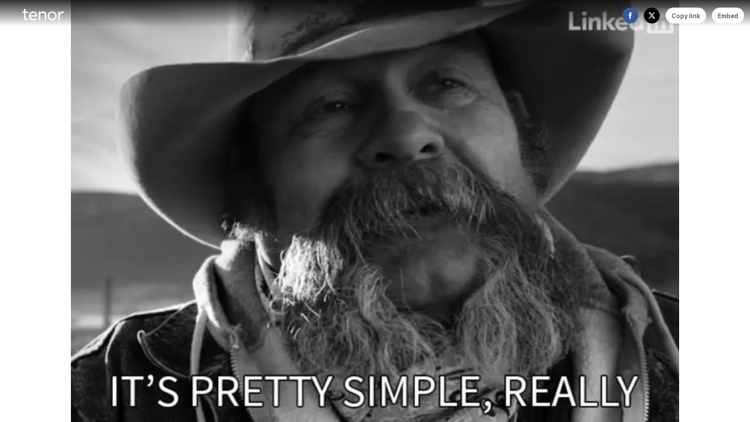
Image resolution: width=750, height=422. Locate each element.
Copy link (685, 15)
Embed (728, 15)
